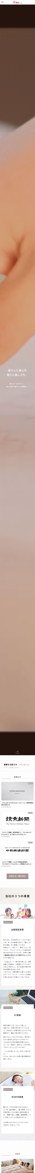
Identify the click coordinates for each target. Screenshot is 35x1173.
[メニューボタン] (2, 2)
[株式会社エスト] (17, 2)
